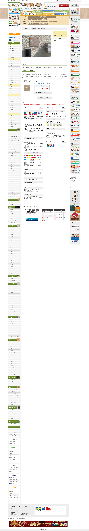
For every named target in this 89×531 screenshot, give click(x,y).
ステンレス (30, 16)
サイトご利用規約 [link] (13, 459)
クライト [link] (11, 330)
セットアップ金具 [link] (13, 124)
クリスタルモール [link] (13, 155)
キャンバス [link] (12, 266)
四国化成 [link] (11, 409)
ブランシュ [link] (12, 188)
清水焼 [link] (11, 238)
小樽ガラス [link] (12, 350)
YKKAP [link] (11, 416)
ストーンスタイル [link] (13, 220)
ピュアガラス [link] (12, 365)
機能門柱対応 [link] (12, 109)
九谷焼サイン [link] (12, 264)
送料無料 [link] (11, 96)
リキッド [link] (11, 181)
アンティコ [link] (12, 249)
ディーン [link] (11, 166)
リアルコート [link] (12, 323)
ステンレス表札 (12, 129)
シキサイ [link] (11, 321)
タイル (38, 16)
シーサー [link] (11, 273)
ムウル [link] (11, 229)
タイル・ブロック (32, 21)
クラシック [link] (12, 218)
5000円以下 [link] (12, 46)
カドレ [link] (11, 325)
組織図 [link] (11, 493)
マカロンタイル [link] (12, 253)
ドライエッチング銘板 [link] (13, 389)
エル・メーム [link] (12, 298)
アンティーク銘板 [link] (13, 402)
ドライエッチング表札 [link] (13, 142)
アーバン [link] (11, 172)
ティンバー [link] (12, 294)
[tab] (49, 14)
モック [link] (11, 168)
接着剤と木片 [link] (12, 126)
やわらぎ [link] (11, 346)
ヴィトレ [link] (11, 361)
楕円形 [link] (11, 90)
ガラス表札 (11, 339)
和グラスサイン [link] (12, 374)
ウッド (54, 21)
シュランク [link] (12, 192)
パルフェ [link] (11, 185)
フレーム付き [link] (12, 80)
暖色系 (46, 23)
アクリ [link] (11, 288)
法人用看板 (11, 387)
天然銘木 (47, 16)
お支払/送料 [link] (12, 451)
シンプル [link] (11, 69)
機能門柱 (51, 21)
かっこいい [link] (12, 67)
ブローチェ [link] (12, 268)
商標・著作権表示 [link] (13, 457)
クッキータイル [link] (12, 242)
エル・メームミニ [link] (13, 301)
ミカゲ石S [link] (11, 213)
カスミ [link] (11, 262)
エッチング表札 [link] (12, 149)
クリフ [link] (11, 260)
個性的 (45, 19)
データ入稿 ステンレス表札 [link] (14, 140)
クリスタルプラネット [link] (13, 311)
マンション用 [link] (12, 101)
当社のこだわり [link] (13, 489)
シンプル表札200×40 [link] (13, 138)
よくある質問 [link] (12, 477)
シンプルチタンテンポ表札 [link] (14, 397)
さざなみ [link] (11, 234)
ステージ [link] (11, 251)
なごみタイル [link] (12, 245)
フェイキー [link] (12, 175)
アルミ (50, 16)
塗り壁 (38, 21)
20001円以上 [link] (12, 57)
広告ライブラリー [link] (13, 499)
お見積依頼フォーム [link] (13, 479)
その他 (54, 16)
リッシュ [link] (11, 153)
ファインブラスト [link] (13, 170)
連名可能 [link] (11, 105)
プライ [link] (11, 290)
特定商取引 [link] (12, 455)
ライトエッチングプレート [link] (14, 336)
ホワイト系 (30, 23)
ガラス (35, 16)
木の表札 (10, 199)
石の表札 (10, 207)
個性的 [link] (11, 65)
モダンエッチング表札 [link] (13, 151)
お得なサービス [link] (13, 471)
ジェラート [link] (12, 255)
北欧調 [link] (11, 61)
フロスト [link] (11, 348)
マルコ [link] (11, 247)
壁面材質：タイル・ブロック (58, 33)
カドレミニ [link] (12, 327)
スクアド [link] (11, 144)
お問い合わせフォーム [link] (14, 481)
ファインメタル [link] (12, 183)
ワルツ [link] (11, 270)
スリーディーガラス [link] (13, 372)
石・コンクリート (44, 21)
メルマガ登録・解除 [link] (13, 469)
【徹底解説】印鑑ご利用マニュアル (74, 184)
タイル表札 (11, 225)
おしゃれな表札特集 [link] (13, 432)
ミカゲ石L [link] (11, 211)
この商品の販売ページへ (40, 92)
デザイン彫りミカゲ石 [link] (13, 222)
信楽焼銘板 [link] (12, 404)
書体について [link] (12, 443)
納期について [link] (12, 453)
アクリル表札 (11, 283)
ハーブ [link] (11, 354)
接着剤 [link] (11, 115)
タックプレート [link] (12, 162)
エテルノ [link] (11, 147)
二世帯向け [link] (12, 103)
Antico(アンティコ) (57, 74)
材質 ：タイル (56, 32)
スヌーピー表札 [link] (12, 379)
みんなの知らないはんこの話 (74, 188)
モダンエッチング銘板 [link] (13, 393)
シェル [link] (11, 177)
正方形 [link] (11, 86)
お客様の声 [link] (12, 483)
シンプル (30, 19)
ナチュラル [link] (12, 76)
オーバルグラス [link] (12, 367)
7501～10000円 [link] (12, 50)
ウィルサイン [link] (12, 381)
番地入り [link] (11, 107)
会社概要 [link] (11, 491)
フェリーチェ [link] (12, 296)
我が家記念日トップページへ (44, 97)
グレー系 (36, 23)
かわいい (35, 19)
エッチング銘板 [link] (12, 391)
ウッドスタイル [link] (12, 292)
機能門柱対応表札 (12, 407)
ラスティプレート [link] (13, 383)
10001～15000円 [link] (12, 52)
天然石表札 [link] (12, 209)
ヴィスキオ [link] (12, 307)
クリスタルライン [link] (13, 194)
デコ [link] (10, 196)
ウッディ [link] (11, 164)
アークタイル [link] (12, 240)
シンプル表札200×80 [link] (13, 134)
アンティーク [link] (12, 78)
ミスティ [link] (11, 309)
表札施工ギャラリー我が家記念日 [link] (13, 429)
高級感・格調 (40, 19)
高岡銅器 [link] (11, 278)
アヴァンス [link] (12, 305)
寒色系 (42, 23)
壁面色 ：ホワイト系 (57, 35)
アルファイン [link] (12, 319)
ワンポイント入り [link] (13, 82)
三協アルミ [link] (12, 418)
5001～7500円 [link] (12, 48)
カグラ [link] (11, 179)
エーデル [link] (11, 334)
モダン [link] (11, 63)
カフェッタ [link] (12, 232)
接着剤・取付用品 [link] (13, 423)
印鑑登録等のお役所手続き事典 (74, 181)
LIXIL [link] (10, 411)
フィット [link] (11, 341)
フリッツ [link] (11, 332)
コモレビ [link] (11, 204)
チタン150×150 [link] (12, 280)
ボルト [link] (11, 122)
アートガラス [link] (12, 363)
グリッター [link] (12, 190)
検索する (14, 33)
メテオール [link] (12, 285)
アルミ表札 (11, 317)
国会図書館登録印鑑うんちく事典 (74, 178)
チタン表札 (11, 276)
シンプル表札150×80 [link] (13, 136)
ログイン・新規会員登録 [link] (14, 467)
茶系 (39, 23)
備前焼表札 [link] (12, 236)
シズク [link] (11, 359)
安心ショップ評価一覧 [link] (14, 497)
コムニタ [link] (11, 157)
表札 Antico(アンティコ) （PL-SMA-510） (43, 83)
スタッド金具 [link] (12, 120)
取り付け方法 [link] (12, 441)
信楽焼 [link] (11, 227)
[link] (14, 130)
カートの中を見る (63, 5)
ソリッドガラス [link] (12, 352)
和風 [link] (10, 71)
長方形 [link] (11, 88)
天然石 (42, 16)
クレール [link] (11, 303)
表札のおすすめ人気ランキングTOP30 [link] (13, 435)
